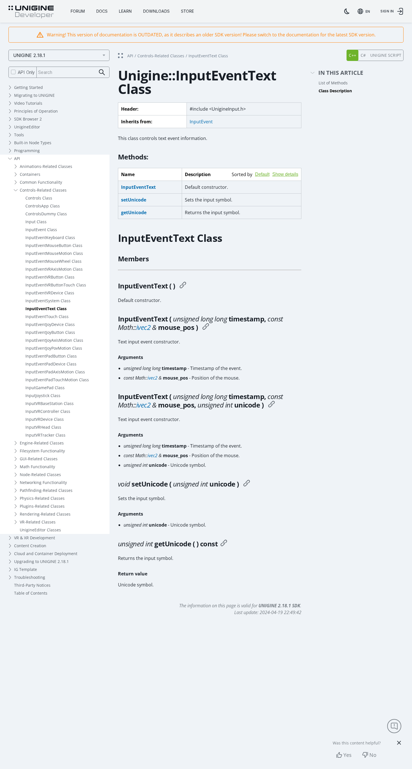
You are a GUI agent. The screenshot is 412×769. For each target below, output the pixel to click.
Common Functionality (41, 182)
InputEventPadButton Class (51, 356)
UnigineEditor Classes (40, 530)
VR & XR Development (34, 537)
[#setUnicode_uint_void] (246, 484)
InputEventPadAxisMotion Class (55, 371)
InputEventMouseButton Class (53, 245)
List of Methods (333, 83)
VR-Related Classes (38, 522)
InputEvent (201, 122)
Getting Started (28, 87)
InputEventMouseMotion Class (54, 253)
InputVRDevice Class (44, 419)
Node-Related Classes (40, 474)
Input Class (36, 221)
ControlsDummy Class (46, 213)
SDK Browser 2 (28, 119)
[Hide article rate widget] (399, 742)
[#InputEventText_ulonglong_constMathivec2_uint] (271, 405)
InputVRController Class (47, 411)
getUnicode (133, 212)
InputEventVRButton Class (49, 277)
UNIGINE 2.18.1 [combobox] (29, 55)
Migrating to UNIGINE (34, 95)
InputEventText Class (46, 308)
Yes (347, 755)
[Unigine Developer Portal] (31, 12)
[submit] (102, 72)
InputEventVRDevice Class (49, 292)
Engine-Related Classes (42, 443)
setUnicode (133, 200)
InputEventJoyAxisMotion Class (54, 340)
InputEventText (138, 187)
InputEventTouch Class (47, 316)
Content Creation (30, 545)
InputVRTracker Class (45, 435)
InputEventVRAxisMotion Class (54, 269)
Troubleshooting (29, 577)
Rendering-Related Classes (45, 514)
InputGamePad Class (45, 387)
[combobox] (364, 11)
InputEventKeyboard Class (50, 237)
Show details (285, 174)
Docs (102, 11)
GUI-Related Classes (39, 458)
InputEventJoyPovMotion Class (53, 348)
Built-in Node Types (32, 142)
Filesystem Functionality (42, 450)
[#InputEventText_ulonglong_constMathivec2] (205, 327)
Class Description (335, 90)
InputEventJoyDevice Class (50, 324)
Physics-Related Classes (42, 498)
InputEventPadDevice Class (50, 364)
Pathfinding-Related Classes (46, 490)
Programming (27, 150)
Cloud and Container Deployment (45, 553)
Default (262, 174)
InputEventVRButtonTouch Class (55, 285)
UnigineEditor (27, 127)
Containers (30, 174)
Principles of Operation (36, 111)
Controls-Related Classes (43, 190)
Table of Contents (30, 593)
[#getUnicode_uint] (223, 544)
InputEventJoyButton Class (50, 332)
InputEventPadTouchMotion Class (57, 379)
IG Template (25, 569)
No (372, 755)
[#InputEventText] (182, 286)
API (17, 158)
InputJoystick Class (42, 395)
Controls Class (38, 198)
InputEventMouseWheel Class (53, 261)
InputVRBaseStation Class (49, 403)
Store (187, 11)
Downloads (156, 11)
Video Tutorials (28, 103)
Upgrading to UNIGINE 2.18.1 (41, 561)
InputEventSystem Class (48, 300)
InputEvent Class (41, 229)
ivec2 (143, 327)
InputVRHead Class (43, 427)
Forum (78, 11)
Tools (19, 134)
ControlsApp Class (42, 206)
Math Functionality (37, 466)
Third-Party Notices (32, 585)
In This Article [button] (340, 72)
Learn (125, 11)
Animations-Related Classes (46, 166)
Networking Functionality (43, 482)
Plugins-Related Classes (42, 506)
